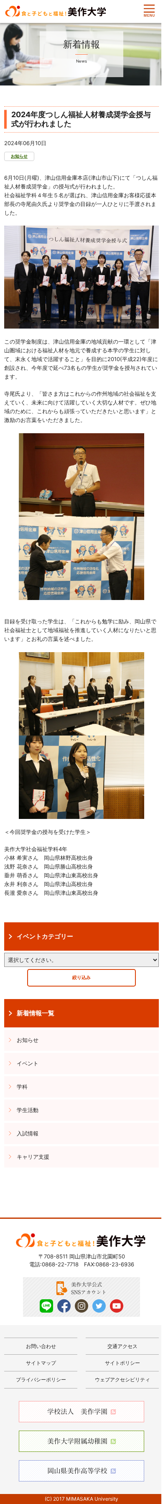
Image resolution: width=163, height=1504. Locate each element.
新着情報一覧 (35, 1013)
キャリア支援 (33, 1156)
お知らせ (19, 156)
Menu (149, 11)
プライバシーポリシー (41, 1379)
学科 (22, 1086)
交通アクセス (122, 1346)
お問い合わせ (41, 1346)
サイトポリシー (122, 1363)
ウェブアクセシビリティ (122, 1379)
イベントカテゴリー (45, 936)
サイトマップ (41, 1363)
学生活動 (27, 1110)
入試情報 (27, 1133)
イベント (27, 1063)
